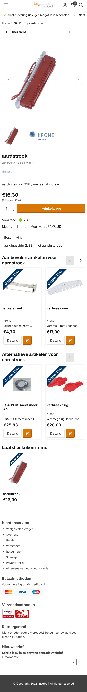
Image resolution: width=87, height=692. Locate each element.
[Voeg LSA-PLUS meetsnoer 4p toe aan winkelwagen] (27, 433)
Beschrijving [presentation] (13, 237)
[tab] (13, 237)
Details (12, 340)
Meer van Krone (14, 226)
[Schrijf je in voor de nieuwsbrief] (73, 662)
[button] (6, 5)
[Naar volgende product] (80, 32)
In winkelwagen (50, 208)
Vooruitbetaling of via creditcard (23, 584)
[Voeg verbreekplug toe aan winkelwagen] (70, 433)
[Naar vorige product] (70, 32)
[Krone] (7, 174)
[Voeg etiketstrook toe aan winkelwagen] (27, 340)
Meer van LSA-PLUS (45, 226)
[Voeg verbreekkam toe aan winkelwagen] (70, 340)
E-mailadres (36, 657)
